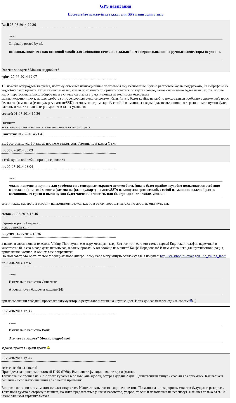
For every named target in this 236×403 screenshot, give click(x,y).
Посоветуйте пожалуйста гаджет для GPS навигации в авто (116, 14)
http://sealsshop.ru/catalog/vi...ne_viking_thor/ (193, 256)
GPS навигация (115, 6)
